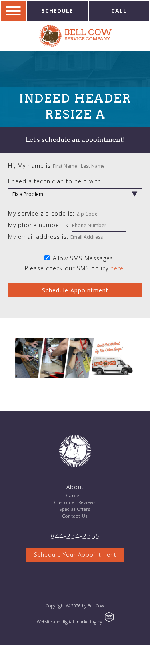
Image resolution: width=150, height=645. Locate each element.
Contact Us (75, 516)
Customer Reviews (75, 502)
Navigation (13, 11)
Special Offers (75, 509)
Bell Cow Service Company (75, 36)
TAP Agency (109, 617)
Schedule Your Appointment (75, 554)
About (75, 487)
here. (117, 268)
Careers (75, 495)
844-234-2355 (75, 536)
